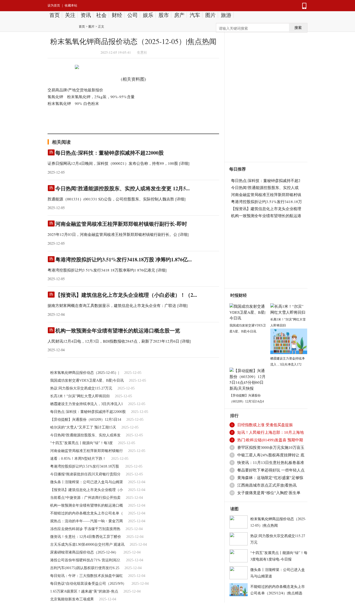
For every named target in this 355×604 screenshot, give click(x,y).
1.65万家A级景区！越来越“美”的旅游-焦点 (84, 591)
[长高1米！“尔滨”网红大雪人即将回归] (288, 308)
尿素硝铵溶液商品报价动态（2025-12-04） (84, 552)
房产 (179, 15)
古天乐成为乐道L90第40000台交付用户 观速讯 (87, 544)
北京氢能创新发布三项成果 (72, 599)
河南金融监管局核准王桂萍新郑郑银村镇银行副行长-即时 (121, 224)
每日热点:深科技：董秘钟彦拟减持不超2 (265, 180)
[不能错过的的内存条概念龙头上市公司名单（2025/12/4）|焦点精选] (238, 589)
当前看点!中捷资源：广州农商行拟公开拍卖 (85, 498)
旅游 (226, 15)
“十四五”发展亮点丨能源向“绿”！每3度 (81, 443)
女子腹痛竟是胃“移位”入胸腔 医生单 (268, 493)
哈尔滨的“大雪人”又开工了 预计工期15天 (83, 427)
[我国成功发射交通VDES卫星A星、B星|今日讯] (247, 311)
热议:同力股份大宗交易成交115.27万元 (81, 388)
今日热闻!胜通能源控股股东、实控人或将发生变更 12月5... (122, 188)
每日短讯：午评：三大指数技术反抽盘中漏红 (86, 576)
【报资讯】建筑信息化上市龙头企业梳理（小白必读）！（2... (126, 295)
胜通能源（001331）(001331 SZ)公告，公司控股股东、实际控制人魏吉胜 (111, 199)
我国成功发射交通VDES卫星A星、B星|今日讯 (87, 380)
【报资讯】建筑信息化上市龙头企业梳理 (266, 208)
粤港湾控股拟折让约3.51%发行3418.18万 (266, 201)
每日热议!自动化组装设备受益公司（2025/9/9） (88, 584)
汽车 (195, 15)
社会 (101, 15)
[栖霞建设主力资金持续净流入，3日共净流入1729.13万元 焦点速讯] (288, 340)
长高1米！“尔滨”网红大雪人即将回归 (80, 396)
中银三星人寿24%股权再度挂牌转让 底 (270, 455)
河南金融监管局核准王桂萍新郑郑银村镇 (266, 194)
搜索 (298, 28)
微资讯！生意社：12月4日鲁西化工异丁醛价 (85, 537)
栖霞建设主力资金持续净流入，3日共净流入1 (86, 404)
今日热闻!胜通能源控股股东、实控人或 (265, 187)
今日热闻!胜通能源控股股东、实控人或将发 (85, 435)
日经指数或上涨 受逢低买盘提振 (265, 425)
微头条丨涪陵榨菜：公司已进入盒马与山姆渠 (86, 482)
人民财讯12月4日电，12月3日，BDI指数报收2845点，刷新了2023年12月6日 (113, 341)
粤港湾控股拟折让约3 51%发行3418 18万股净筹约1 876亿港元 (101, 270)
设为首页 (54, 5)
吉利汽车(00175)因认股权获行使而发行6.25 (84, 568)
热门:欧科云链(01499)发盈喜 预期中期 (270, 440)
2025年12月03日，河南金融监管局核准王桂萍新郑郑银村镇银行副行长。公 (112, 234)
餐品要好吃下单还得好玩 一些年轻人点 (271, 470)
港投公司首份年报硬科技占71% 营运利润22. (85, 560)
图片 (210, 15)
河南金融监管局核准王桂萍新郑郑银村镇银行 (86, 451)
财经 (117, 15)
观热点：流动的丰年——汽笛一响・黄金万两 (86, 521)
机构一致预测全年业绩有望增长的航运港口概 (86, 505)
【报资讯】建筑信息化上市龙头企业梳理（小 (86, 490)
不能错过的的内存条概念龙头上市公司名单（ (86, 513)
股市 (164, 15)
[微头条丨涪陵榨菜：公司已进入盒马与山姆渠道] (238, 572)
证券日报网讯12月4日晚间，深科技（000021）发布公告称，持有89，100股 (113, 163)
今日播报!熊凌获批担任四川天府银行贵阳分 (85, 474)
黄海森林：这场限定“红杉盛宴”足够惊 (270, 478)
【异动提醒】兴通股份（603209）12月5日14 (85, 419)
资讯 (86, 15)
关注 (70, 15)
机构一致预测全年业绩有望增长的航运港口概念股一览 (117, 330)
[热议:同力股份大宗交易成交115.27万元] (238, 538)
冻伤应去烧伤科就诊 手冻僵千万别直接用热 (85, 529)
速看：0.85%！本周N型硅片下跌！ (78, 459)
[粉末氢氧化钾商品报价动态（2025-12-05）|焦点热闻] (238, 521)
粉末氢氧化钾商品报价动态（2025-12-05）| (84, 373)
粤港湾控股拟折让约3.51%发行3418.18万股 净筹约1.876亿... (123, 259)
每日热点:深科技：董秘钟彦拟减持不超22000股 (109, 152)
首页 (54, 15)
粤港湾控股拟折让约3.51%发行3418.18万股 (85, 466)
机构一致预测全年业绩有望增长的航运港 (266, 215)
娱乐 (148, 15)
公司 (132, 15)
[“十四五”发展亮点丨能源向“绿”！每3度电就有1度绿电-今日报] (238, 555)
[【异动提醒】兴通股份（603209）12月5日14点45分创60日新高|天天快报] (247, 378)
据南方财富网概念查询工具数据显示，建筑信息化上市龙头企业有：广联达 (112, 305)
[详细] (184, 163)
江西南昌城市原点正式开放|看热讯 (267, 485)
